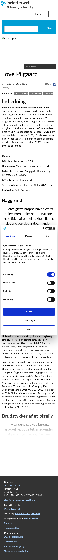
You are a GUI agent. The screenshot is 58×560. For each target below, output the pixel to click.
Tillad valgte (29, 320)
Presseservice (10, 542)
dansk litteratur (36, 94)
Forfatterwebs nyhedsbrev (27, 514)
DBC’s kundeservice (13, 537)
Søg (49, 28)
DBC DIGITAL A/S (12, 486)
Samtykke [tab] (10, 236)
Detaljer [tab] (29, 236)
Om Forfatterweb (12, 509)
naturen (25, 94)
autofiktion (48, 94)
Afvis (29, 329)
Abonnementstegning (14, 546)
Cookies (8, 523)
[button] (38, 85)
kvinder (17, 94)
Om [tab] (47, 236)
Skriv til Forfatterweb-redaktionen (20, 500)
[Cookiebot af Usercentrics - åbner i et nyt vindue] (43, 228)
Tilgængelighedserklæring (16, 551)
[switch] (51, 283)
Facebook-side (31, 518)
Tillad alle (29, 312)
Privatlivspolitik (11, 528)
